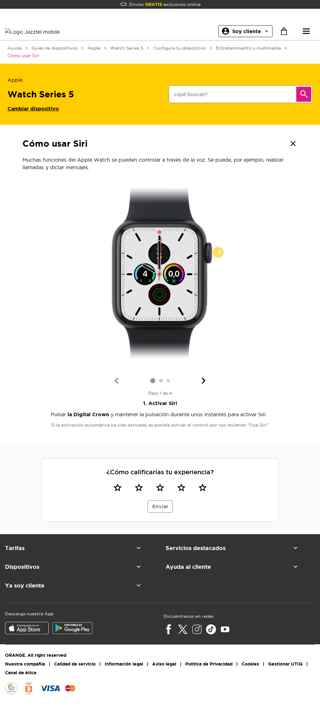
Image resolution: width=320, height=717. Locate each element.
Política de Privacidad (208, 663)
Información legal (124, 663)
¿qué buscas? (191, 94)
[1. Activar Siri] (160, 274)
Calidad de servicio (75, 663)
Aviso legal (164, 663)
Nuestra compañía (25, 663)
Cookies (250, 663)
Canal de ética (20, 672)
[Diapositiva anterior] (116, 380)
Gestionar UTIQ (285, 663)
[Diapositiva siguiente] (204, 380)
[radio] (118, 487)
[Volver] (293, 143)
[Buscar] (303, 94)
